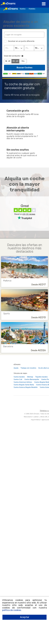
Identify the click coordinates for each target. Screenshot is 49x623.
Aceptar (24, 617)
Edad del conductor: (12, 56)
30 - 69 (15, 61)
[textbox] (24, 35)
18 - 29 (7, 61)
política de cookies (11, 610)
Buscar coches (24, 67)
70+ (23, 61)
